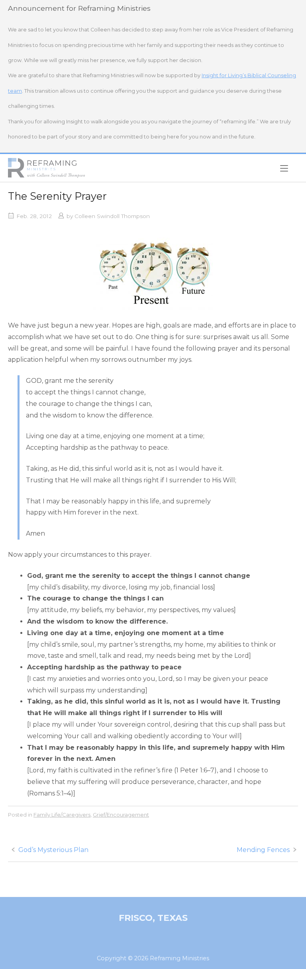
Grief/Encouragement (121, 814)
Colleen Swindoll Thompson (112, 216)
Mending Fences (263, 850)
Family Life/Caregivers (61, 814)
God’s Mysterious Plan (53, 850)
